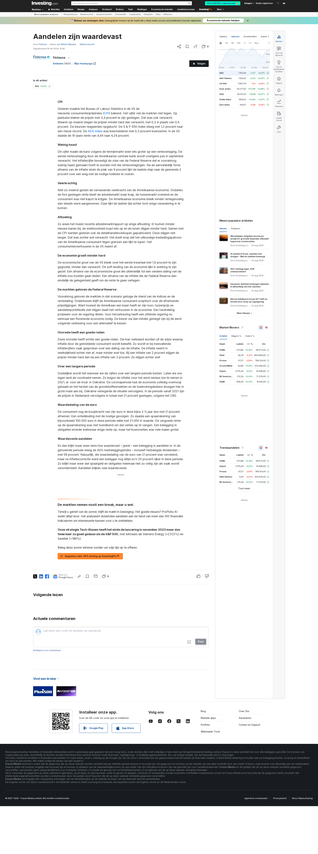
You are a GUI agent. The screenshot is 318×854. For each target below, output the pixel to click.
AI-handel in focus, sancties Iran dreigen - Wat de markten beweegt (247, 255)
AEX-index (95, 131)
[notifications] (278, 3)
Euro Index (224, 105)
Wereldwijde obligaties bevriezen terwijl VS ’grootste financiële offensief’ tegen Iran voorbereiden (249, 239)
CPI (106, 113)
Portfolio (205, 724)
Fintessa (59, 57)
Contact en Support (249, 724)
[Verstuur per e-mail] (96, 576)
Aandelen (265, 36)
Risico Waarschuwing (302, 798)
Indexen (235, 36)
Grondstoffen (121, 14)
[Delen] (179, 47)
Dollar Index (225, 99)
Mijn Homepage (83, 63)
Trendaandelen (229, 447)
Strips (158, 14)
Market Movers (229, 327)
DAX (221, 94)
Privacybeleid (280, 798)
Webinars (167, 14)
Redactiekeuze (70, 14)
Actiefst (223, 336)
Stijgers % (236, 336)
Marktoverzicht (86, 14)
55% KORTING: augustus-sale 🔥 (222, 3)
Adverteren (245, 718)
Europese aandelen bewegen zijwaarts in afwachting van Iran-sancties (249, 285)
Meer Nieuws (243, 313)
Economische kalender (162, 9)
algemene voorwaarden (256, 798)
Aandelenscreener (186, 9)
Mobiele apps (208, 718)
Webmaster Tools (210, 731)
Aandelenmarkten (104, 14)
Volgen (201, 63)
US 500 (223, 83)
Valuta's (223, 36)
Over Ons (244, 711)
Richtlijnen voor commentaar (47, 650)
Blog (203, 711)
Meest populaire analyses (46, 14)
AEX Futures (225, 78)
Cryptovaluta (135, 14)
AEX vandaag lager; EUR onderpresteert (242, 270)
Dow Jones (225, 89)
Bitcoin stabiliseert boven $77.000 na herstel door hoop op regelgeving (248, 300)
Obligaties (148, 14)
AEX (221, 73)
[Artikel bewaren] (187, 47)
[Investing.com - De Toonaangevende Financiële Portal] (45, 3)
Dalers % (249, 336)
